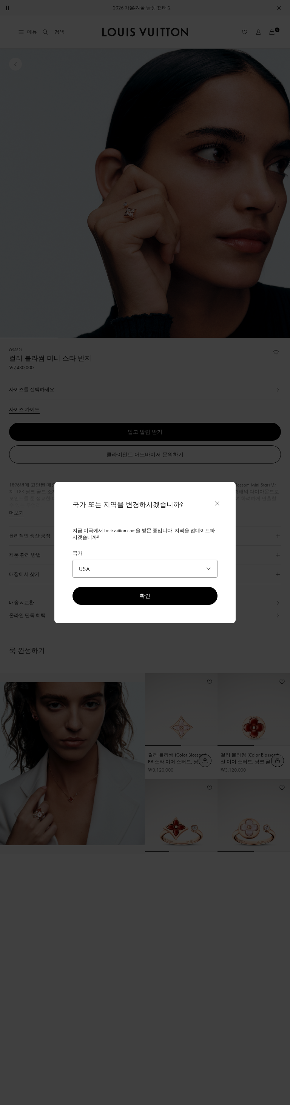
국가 (77, 553)
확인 (145, 595)
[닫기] (217, 503)
